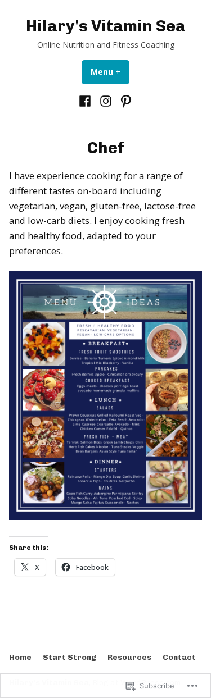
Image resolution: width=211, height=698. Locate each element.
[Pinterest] (124, 101)
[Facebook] (86, 101)
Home (20, 657)
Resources (129, 657)
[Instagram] (105, 101)
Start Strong (69, 657)
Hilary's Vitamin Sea (106, 25)
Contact (179, 657)
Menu (110, 71)
